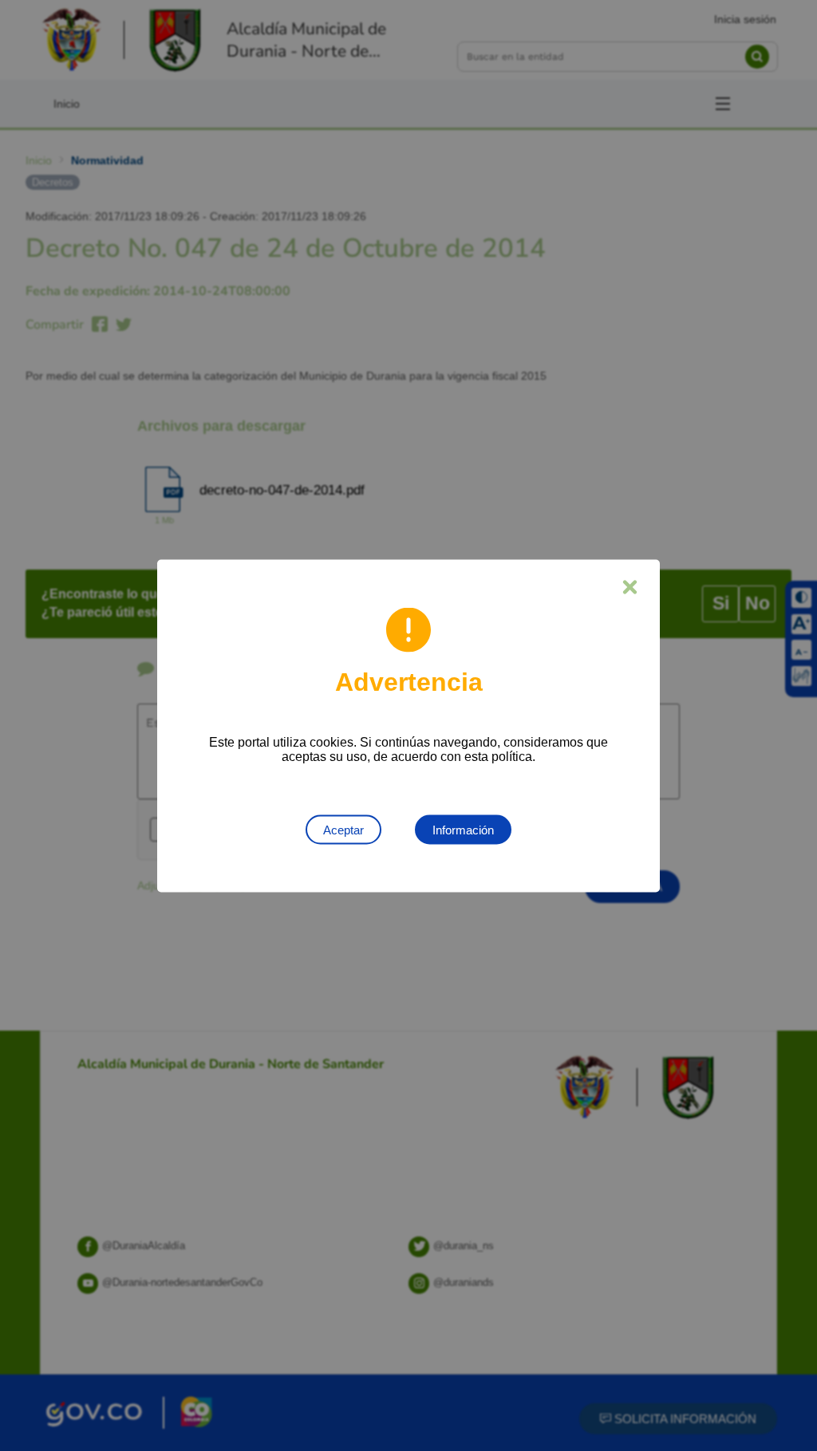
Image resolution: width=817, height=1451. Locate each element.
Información (463, 829)
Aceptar (343, 829)
